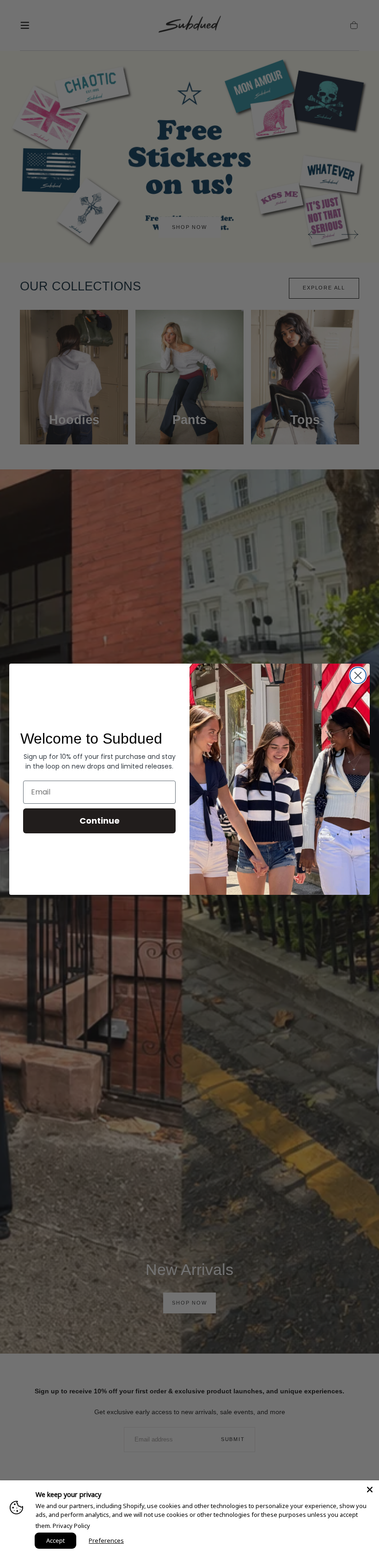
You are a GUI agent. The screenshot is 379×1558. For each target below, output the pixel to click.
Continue (99, 820)
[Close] (369, 1489)
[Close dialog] (358, 675)
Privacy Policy (71, 1525)
